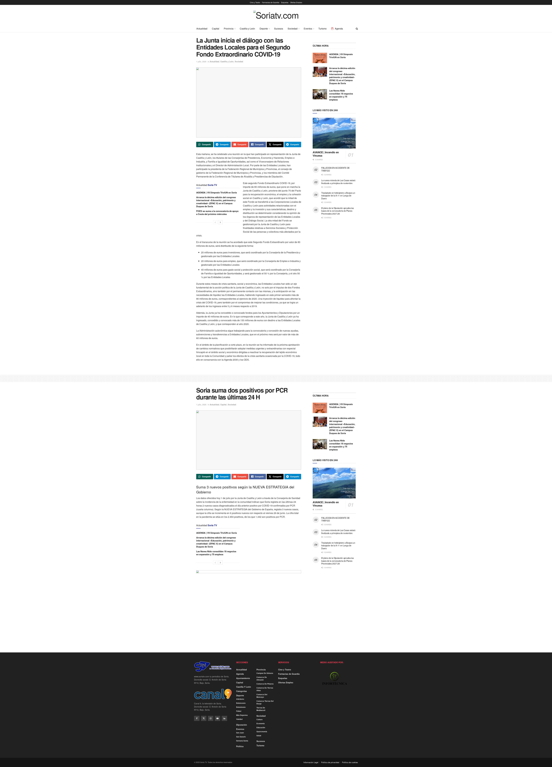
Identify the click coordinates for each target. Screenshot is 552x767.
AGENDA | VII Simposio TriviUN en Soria (216, 192)
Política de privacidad (330, 762)
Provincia (228, 28)
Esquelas (284, 2)
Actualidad (201, 28)
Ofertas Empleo (296, 2)
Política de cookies (350, 762)
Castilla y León (247, 28)
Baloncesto (241, 703)
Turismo (322, 28)
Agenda (339, 28)
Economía (260, 723)
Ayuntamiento (243, 678)
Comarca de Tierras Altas (264, 689)
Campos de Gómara (264, 673)
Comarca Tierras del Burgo (265, 702)
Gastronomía (261, 731)
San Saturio (241, 736)
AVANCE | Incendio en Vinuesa (326, 153)
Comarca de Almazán (261, 678)
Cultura (259, 719)
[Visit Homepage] (276, 17)
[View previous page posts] (215, 222)
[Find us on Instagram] (210, 718)
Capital (215, 28)
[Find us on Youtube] (217, 718)
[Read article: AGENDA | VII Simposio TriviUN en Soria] (320, 58)
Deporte (264, 28)
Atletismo (240, 699)
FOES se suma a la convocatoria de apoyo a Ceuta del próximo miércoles (217, 212)
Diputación (241, 724)
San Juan (240, 732)
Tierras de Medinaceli (260, 709)
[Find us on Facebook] (197, 718)
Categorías (241, 691)
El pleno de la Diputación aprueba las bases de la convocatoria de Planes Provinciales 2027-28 (337, 211)
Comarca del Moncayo (261, 695)
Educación (260, 727)
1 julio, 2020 (201, 61)
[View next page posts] (220, 222)
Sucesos (278, 28)
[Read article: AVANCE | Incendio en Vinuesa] (334, 133)
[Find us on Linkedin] (224, 718)
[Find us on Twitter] (203, 718)
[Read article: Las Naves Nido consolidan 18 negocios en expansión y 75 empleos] (320, 94)
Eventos (308, 28)
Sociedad (292, 28)
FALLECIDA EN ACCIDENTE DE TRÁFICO (335, 169)
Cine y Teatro (255, 2)
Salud (258, 735)
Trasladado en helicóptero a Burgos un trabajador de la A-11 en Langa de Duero (338, 195)
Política (240, 746)
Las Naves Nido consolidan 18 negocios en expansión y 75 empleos (341, 95)
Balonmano (241, 707)
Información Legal (310, 762)
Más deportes (242, 715)
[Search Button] (357, 28)
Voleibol (239, 719)
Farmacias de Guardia (270, 2)
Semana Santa (242, 740)
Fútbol (238, 711)
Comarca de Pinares (265, 683)
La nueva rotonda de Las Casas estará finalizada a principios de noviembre (338, 182)
